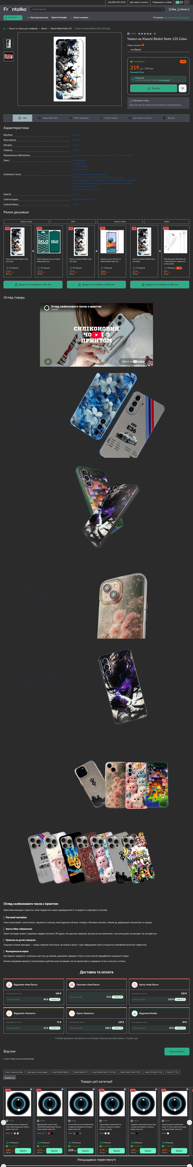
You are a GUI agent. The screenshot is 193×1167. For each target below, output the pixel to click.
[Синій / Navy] (43, 1133)
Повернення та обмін (162, 2)
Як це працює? (164, 80)
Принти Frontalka (59, 18)
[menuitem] (177, 2)
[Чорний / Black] (52, 1133)
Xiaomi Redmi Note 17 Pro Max (104, 1072)
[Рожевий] (15, 1133)
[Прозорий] (108, 1133)
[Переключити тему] (187, 2)
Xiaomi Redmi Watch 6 (60, 1072)
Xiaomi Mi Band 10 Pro (153, 1072)
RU (181, 2)
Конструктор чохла (39, 18)
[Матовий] (105, 1133)
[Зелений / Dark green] (80, 1133)
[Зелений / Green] (46, 1133)
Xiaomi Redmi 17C (81, 1072)
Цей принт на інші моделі (38, 1072)
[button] (189, 1122)
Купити (23, 1151)
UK (177, 2)
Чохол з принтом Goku (14, 1072)
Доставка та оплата (139, 2)
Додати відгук (177, 1051)
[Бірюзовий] (18, 1133)
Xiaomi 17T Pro (172, 1072)
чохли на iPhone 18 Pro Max (176, 18)
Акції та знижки (80, 18)
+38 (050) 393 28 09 (117, 2)
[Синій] (12, 1133)
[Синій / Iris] (74, 1133)
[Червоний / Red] (49, 1133)
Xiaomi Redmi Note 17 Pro (130, 1072)
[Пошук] (163, 9)
